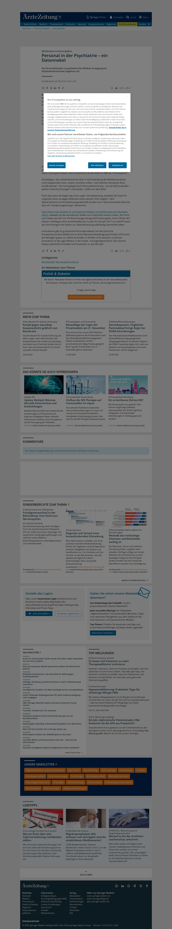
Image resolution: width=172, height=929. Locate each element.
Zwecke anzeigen (56, 165)
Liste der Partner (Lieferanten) (61, 156)
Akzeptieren (117, 165)
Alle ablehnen (97, 165)
